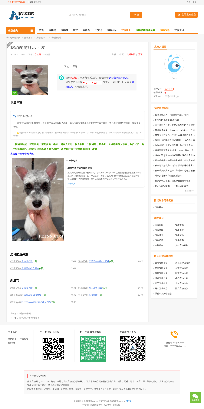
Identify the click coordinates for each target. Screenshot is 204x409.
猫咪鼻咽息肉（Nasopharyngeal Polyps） (173, 115)
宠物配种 (40, 38)
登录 (194, 2)
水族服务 (159, 245)
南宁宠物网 (15, 38)
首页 (41, 30)
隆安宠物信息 (181, 288)
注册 (188, 2)
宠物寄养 (179, 225)
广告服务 (24, 339)
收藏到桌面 (36, 2)
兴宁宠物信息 (181, 268)
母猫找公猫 (27, 261)
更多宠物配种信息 (118, 77)
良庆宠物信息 (161, 273)
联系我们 (12, 343)
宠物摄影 (179, 240)
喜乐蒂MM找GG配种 (99, 261)
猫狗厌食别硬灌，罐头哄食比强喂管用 (173, 181)
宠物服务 (28, 38)
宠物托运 (159, 235)
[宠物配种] (15, 261)
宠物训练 (179, 230)
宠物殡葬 (159, 240)
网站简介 (12, 339)
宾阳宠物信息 (161, 283)
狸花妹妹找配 (25, 313)
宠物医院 (159, 225)
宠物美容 (159, 230)
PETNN (129, 401)
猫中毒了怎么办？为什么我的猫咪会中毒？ (175, 165)
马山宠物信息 (161, 288)
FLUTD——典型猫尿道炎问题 (36, 302)
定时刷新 (131, 54)
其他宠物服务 (181, 245)
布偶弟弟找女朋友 (30, 268)
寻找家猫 (93, 295)
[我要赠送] (83, 288)
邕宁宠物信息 (181, 273)
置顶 (140, 54)
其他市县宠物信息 (163, 293)
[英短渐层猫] (16, 295)
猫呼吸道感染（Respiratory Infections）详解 (175, 130)
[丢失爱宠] (83, 295)
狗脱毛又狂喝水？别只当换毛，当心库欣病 (175, 140)
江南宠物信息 (161, 268)
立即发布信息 (189, 14)
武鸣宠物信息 (161, 278)
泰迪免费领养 (95, 288)
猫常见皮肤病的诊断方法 (80, 168)
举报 (114, 54)
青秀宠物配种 (55, 38)
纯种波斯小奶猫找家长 (29, 318)
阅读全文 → (73, 183)
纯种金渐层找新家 (33, 295)
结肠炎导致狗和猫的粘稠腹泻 (168, 176)
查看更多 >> (189, 191)
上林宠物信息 (181, 283)
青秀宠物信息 (161, 263)
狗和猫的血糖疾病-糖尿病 (167, 120)
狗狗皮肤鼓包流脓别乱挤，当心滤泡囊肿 (174, 145)
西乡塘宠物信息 (182, 263)
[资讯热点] (15, 302)
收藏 (121, 54)
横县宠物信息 (181, 278)
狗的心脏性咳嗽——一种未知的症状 (171, 186)
